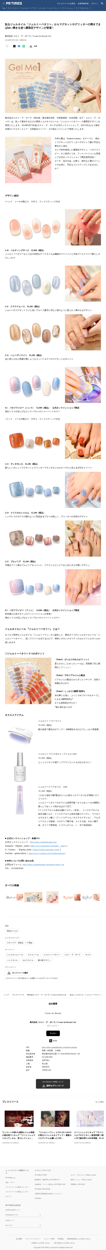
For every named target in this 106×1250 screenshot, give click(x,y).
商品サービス (12, 931)
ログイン (94, 3)
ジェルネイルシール (15, 955)
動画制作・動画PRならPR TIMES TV (47, 1180)
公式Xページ (9, 1220)
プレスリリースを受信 (66, 3)
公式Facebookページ (12, 1210)
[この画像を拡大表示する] (14, 897)
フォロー (53, 1033)
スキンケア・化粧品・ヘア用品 (19, 943)
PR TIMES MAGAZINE (42, 1189)
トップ (6, 995)
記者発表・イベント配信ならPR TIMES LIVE (50, 1184)
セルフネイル (27, 960)
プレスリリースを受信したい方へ (17, 1187)
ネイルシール (33, 955)
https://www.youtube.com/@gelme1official (46, 853)
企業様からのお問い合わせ (40, 1243)
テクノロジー (13, 8)
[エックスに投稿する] (14, 46)
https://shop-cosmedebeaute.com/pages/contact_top (43, 864)
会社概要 (19, 1239)
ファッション (67, 8)
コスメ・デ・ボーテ (72, 955)
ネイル (88, 955)
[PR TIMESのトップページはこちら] (14, 3)
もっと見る (99, 1102)
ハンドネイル (12, 960)
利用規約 (61, 1239)
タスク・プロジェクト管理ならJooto (83, 1175)
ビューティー (54, 8)
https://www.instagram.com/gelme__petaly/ (48, 846)
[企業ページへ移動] (53, 1013)
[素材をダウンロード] (31, 46)
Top (3, 8)
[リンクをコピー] (35, 46)
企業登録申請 (83, 3)
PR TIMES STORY (41, 1175)
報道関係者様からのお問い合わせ (78, 1239)
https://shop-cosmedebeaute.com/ (43, 842)
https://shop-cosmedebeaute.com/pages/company (59, 1047)
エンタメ (42, 8)
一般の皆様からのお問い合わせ (64, 1243)
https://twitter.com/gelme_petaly (47, 850)
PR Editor (38, 1198)
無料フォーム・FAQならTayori (81, 1180)
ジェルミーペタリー (51, 955)
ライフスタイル (82, 8)
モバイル (24, 8)
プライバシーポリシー (33, 1239)
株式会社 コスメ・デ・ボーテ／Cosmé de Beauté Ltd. (47, 995)
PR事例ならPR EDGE (78, 1184)
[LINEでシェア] (24, 46)
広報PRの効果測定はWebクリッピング (48, 1194)
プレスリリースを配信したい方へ (17, 1192)
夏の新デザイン (44, 960)
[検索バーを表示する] (102, 3)
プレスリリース (18, 995)
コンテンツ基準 (49, 1239)
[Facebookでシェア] (19, 46)
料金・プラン (10, 1182)
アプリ (33, 8)
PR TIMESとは (10, 1178)
